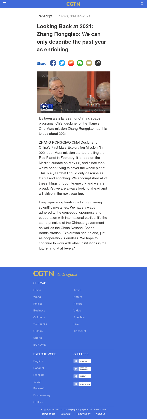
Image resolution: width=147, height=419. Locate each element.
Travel (77, 290)
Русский (38, 388)
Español (38, 368)
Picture (78, 304)
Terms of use (49, 414)
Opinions (39, 317)
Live (76, 324)
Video (77, 310)
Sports (37, 338)
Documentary (41, 395)
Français (38, 375)
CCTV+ (38, 402)
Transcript (80, 331)
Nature (78, 297)
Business (39, 310)
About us (100, 414)
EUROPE (39, 345)
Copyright (66, 414)
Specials (79, 317)
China (37, 290)
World (37, 297)
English (38, 361)
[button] (44, 106)
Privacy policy (83, 414)
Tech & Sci (40, 324)
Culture (38, 331)
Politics (37, 304)
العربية (37, 382)
